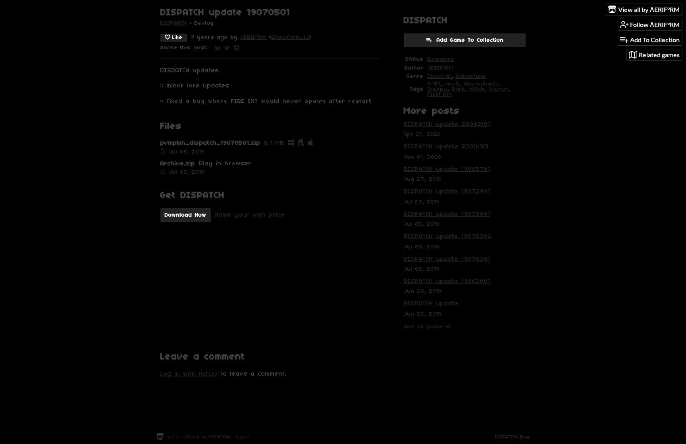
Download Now (185, 215)
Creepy (437, 89)
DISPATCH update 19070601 (447, 214)
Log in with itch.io (189, 374)
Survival (439, 76)
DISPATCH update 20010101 (446, 146)
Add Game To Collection (470, 40)
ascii (452, 84)
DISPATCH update (431, 304)
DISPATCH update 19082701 (447, 169)
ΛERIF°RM (253, 37)
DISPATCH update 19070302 (448, 236)
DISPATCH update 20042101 (447, 124)
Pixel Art (440, 94)
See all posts (423, 327)
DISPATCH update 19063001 (447, 281)
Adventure (471, 76)
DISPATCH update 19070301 (447, 259)
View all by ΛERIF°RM (207, 437)
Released (441, 59)
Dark (458, 89)
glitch (477, 89)
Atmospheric (481, 84)
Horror (499, 89)
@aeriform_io (290, 37)
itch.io (172, 437)
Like (177, 38)
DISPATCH (173, 23)
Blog (525, 437)
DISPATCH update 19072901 (447, 191)
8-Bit (434, 84)
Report (242, 437)
